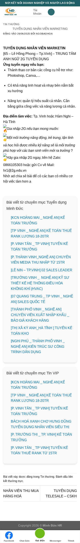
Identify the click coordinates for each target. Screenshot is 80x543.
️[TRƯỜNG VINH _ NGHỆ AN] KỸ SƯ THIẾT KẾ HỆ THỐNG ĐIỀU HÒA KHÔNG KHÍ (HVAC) (40, 283)
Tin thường (11, 24)
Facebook (9, 541)
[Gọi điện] (40, 534)
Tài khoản (37, 12)
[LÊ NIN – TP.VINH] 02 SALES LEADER (41, 270)
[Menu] (51, 12)
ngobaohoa (44, 33)
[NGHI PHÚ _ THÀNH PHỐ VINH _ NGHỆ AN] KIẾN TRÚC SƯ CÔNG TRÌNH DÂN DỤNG (38, 346)
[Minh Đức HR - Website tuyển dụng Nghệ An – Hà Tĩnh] (16, 11)
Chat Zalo (24, 541)
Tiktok (71, 541)
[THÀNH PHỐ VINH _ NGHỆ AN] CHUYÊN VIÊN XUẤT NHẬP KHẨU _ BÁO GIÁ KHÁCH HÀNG (40, 315)
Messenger (55, 541)
